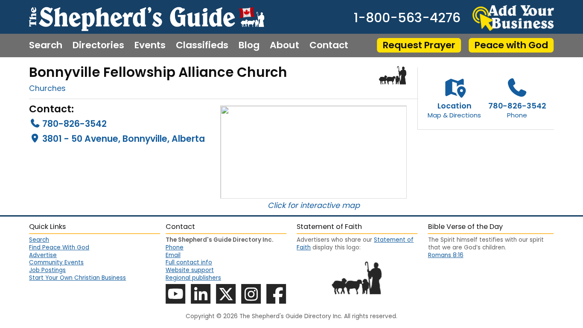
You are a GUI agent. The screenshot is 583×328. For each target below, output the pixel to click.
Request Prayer (419, 45)
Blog (249, 45)
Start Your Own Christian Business (77, 278)
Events (150, 45)
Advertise (43, 255)
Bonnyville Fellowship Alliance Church (158, 72)
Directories (98, 45)
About (284, 45)
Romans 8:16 (445, 255)
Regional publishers (193, 278)
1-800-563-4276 (407, 18)
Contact (328, 45)
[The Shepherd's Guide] (146, 17)
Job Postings (47, 270)
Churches (47, 88)
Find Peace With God (59, 247)
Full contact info (189, 262)
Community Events (56, 262)
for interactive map (324, 205)
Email (173, 255)
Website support (190, 270)
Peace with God (511, 45)
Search (45, 45)
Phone (175, 247)
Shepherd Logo (393, 75)
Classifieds (202, 45)
